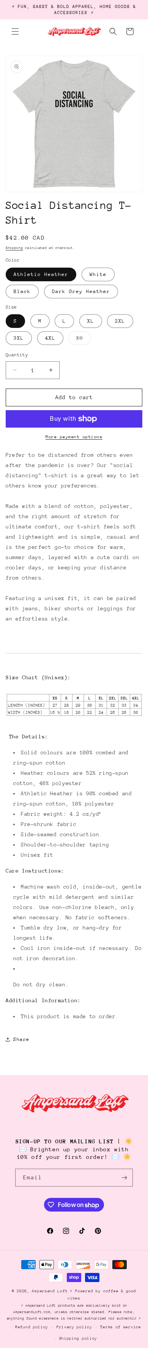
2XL (120, 321)
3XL (19, 338)
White (98, 274)
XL (90, 321)
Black (22, 291)
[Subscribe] (124, 1178)
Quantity (17, 354)
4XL (50, 338)
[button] (15, 31)
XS (83, 340)
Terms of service (120, 1327)
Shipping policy (78, 1338)
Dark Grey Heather (81, 291)
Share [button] (21, 1039)
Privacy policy (74, 1327)
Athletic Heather (41, 274)
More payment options (74, 436)
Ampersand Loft (50, 1291)
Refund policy (31, 1327)
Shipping (14, 248)
